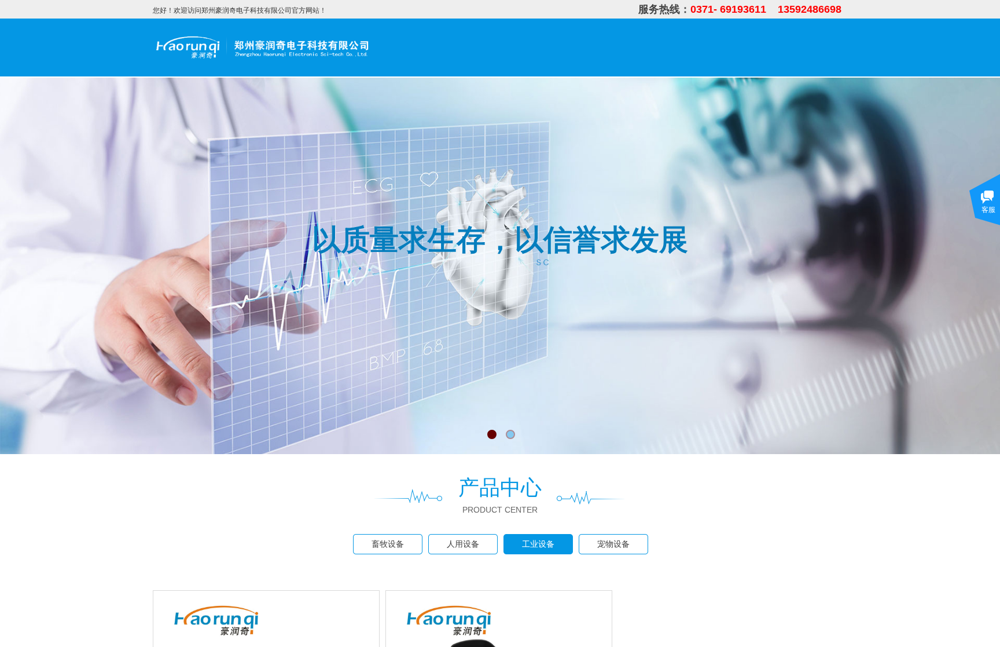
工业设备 (538, 544)
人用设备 (463, 544)
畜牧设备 (388, 544)
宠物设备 (613, 544)
